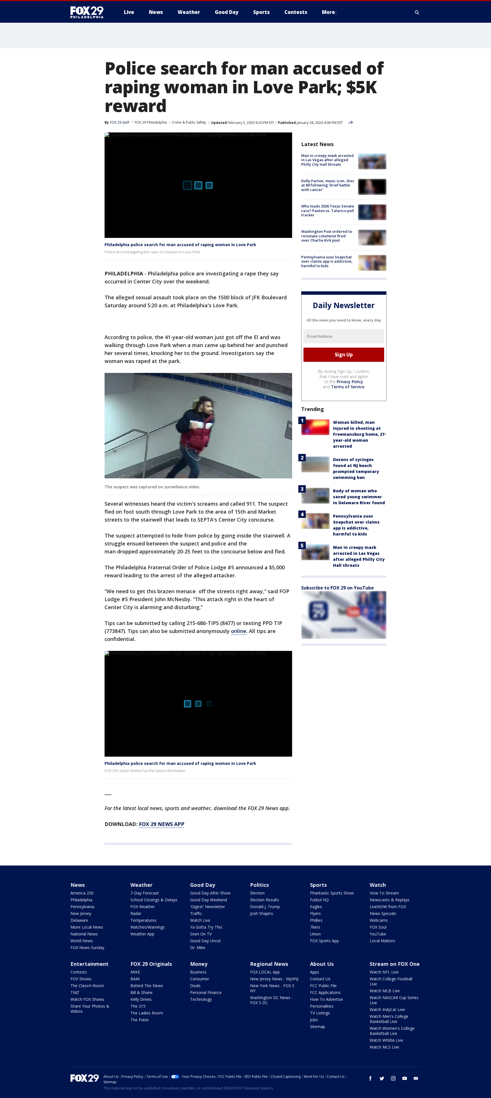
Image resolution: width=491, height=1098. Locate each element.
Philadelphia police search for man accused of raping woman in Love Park (180, 244)
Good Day (202, 884)
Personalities (322, 1006)
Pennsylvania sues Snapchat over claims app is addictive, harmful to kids (327, 261)
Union (315, 934)
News (77, 884)
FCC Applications (325, 992)
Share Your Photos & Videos (89, 1008)
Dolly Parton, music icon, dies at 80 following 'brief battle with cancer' (327, 185)
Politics (259, 884)
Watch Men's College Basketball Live (389, 1019)
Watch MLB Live (385, 990)
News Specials (383, 913)
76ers (315, 927)
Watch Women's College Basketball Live (392, 1031)
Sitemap (317, 1026)
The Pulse (139, 1019)
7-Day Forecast (144, 893)
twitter (381, 1078)
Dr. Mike (197, 947)
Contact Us (320, 978)
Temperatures (143, 920)
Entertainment (89, 963)
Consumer (199, 978)
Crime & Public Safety (189, 122)
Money (198, 963)
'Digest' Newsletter (207, 906)
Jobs (314, 1019)
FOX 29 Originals (151, 963)
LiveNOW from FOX (388, 906)
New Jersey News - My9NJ (274, 978)
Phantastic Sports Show (332, 893)
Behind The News (146, 985)
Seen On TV (201, 934)
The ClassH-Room (87, 985)
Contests (78, 972)
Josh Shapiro (261, 913)
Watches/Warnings (147, 927)
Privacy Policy (350, 381)
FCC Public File (323, 985)
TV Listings (320, 1013)
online (238, 631)
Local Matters (382, 940)
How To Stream (384, 893)
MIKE (135, 972)
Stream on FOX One (395, 963)
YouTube (378, 934)
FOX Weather (142, 906)
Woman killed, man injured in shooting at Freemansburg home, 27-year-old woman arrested (359, 434)
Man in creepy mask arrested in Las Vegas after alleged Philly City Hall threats (327, 160)
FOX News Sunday (87, 947)
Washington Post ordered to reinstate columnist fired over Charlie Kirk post (326, 236)
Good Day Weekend (208, 899)
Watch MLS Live (384, 1047)
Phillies (316, 920)
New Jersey (80, 913)
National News (84, 934)
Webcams (379, 920)
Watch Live (200, 920)
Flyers (315, 913)
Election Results (264, 899)
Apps (314, 972)
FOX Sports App (324, 940)
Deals (195, 985)
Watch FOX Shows (87, 999)
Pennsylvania (82, 906)
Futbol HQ (319, 899)
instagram (393, 1078)
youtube (404, 1078)
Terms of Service (347, 386)
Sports (318, 884)
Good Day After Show (210, 893)
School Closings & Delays (153, 899)
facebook (370, 1078)
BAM (135, 978)
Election (257, 893)
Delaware (79, 920)
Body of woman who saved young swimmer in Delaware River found (359, 496)
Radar (135, 913)
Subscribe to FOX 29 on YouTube (337, 588)
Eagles (316, 906)
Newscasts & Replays (389, 899)
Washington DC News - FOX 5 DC (271, 1000)
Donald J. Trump (265, 906)
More (328, 12)
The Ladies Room (146, 1013)
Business (198, 972)
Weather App (142, 934)
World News (81, 940)
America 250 (81, 893)
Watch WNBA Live (386, 1040)
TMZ (74, 992)
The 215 (137, 1006)
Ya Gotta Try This (206, 927)
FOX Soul (378, 927)
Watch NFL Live (384, 972)
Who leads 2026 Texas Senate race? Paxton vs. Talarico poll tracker (327, 211)
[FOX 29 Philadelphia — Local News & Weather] (89, 12)
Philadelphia (81, 899)
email (416, 1078)
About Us (322, 963)
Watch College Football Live (391, 981)
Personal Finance (206, 992)
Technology (201, 999)
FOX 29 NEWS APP (161, 824)
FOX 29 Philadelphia (151, 122)
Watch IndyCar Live (387, 1009)
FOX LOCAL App (265, 972)
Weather (141, 884)
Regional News (269, 963)
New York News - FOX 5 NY (272, 988)
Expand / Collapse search (417, 12)
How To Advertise (326, 999)
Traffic (196, 913)
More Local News (86, 927)
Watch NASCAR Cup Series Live (394, 1000)
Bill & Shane (141, 992)
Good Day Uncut (205, 940)
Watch (378, 884)
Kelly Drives (141, 999)
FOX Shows (80, 978)
